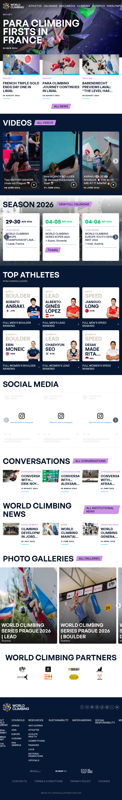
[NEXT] (115, 161)
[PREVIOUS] (6, 161)
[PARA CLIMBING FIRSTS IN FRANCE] (61, 30)
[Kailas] (48, 669)
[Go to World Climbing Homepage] (15, 6)
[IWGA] (87, 771)
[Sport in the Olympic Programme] (35, 771)
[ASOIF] (61, 771)
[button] (67, 6)
